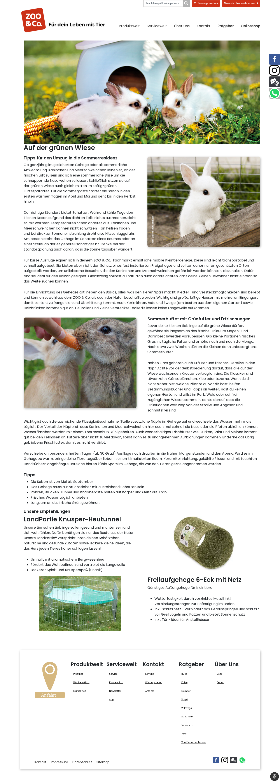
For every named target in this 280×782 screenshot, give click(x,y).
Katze (184, 682)
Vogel (184, 699)
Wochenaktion (81, 682)
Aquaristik (187, 716)
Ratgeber (225, 25)
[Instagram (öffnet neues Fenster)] (224, 760)
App (111, 699)
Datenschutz (82, 762)
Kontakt (203, 25)
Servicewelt (157, 25)
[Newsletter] (233, 760)
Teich (184, 733)
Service (113, 674)
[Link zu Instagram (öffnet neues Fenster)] (274, 70)
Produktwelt (129, 25)
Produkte (78, 674)
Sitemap (102, 762)
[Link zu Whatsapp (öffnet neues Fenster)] (274, 93)
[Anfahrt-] (50, 681)
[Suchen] (186, 3)
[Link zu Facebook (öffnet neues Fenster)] (274, 59)
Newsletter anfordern (240, 3)
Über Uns (182, 25)
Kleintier (186, 691)
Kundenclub (116, 682)
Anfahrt (149, 691)
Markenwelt (79, 691)
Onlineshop (250, 25)
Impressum (59, 762)
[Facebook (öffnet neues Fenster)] (216, 760)
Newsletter (115, 691)
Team (220, 682)
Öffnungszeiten (206, 3)
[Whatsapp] (242, 760)
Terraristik (186, 725)
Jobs (219, 674)
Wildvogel (186, 708)
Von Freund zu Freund (193, 742)
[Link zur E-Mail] (274, 81)
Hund (184, 674)
